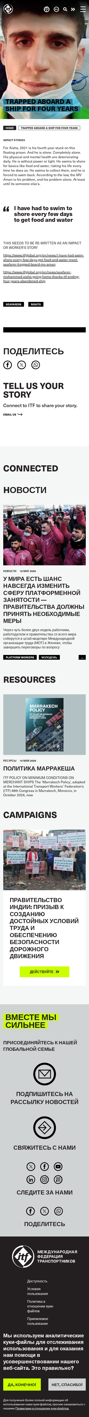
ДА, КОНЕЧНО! (22, 1384)
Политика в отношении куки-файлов (40, 1306)
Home (10, 128)
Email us (9, 414)
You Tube (58, 1166)
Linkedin (30, 1179)
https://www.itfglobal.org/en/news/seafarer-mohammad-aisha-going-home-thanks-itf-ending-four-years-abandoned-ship (41, 276)
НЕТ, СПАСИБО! (67, 1384)
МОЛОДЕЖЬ (49, 657)
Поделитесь (33, 351)
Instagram (44, 1179)
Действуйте (73, 9)
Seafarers (13, 304)
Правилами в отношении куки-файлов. (42, 1408)
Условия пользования (37, 1291)
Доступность (37, 1281)
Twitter (30, 1166)
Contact (44, 1129)
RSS (58, 1179)
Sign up (44, 1076)
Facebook (44, 1166)
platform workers (20, 657)
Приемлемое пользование (37, 1321)
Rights (36, 304)
